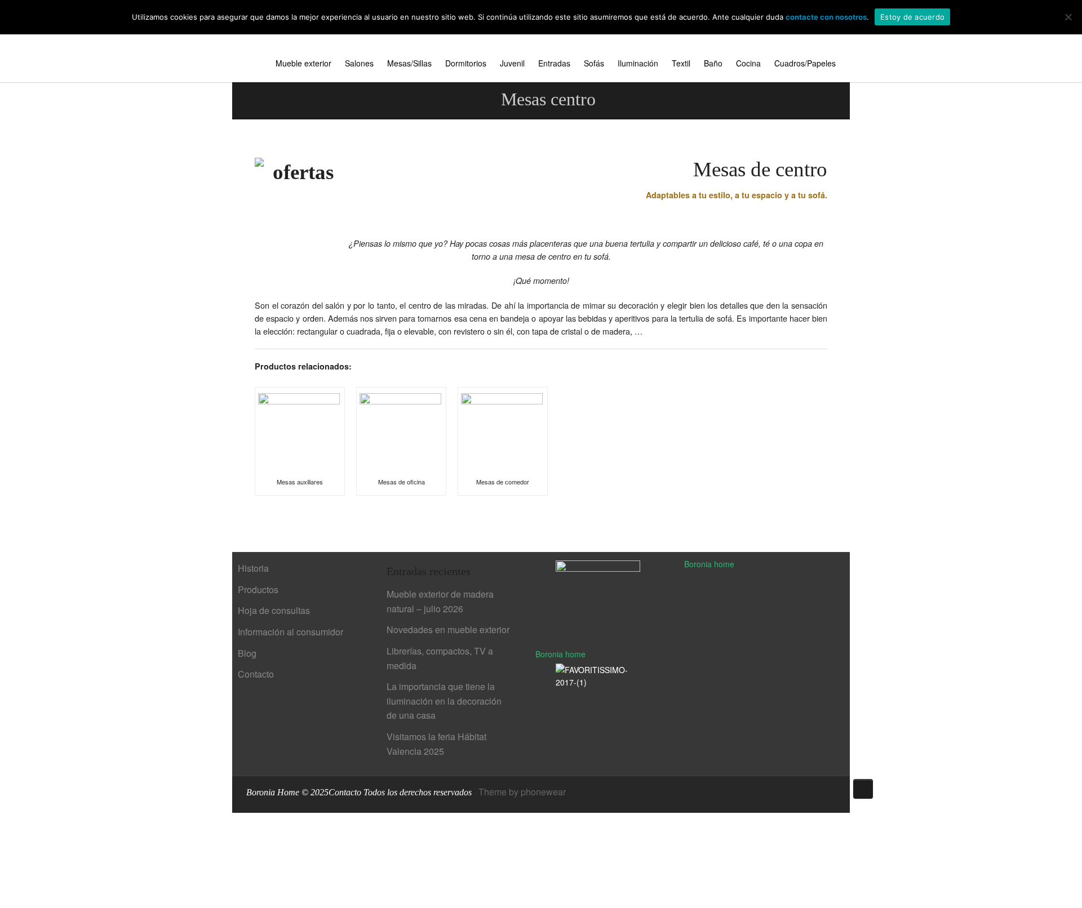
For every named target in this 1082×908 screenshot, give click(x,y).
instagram (832, 793)
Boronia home (560, 654)
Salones (359, 63)
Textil (681, 63)
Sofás (594, 63)
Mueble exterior (303, 63)
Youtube (816, 793)
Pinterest (799, 793)
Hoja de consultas (274, 610)
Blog (247, 653)
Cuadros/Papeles (805, 63)
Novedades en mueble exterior (448, 629)
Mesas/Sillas (409, 63)
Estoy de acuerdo (912, 16)
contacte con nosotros (826, 16)
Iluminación (638, 63)
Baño (713, 63)
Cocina (748, 63)
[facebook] (782, 793)
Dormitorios (465, 63)
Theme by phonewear (522, 791)
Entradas (554, 63)
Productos (258, 589)
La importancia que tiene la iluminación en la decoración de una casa (444, 701)
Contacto (256, 673)
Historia (253, 568)
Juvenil (512, 63)
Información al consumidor (290, 631)
